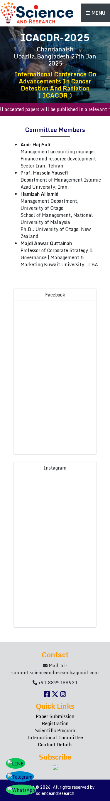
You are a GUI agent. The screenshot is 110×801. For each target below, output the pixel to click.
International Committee (55, 737)
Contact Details (55, 744)
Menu (98, 13)
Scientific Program (55, 730)
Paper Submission (55, 716)
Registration (55, 723)
